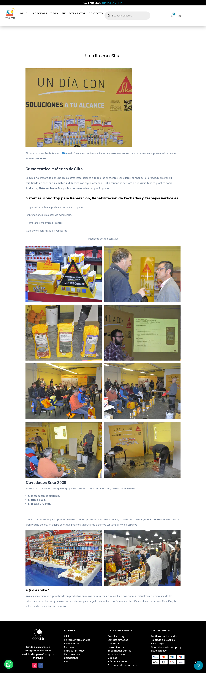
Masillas (112, 658)
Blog (66, 661)
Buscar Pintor (72, 643)
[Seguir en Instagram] (34, 665)
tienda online (111, 3)
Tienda (54, 13)
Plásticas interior (118, 661)
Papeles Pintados (74, 650)
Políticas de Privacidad (164, 636)
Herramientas (72, 654)
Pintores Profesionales (77, 640)
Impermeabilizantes (119, 650)
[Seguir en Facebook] (40, 665)
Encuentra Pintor (73, 13)
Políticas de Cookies (163, 640)
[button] (8, 664)
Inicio (23, 13)
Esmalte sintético (118, 640)
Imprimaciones (116, 654)
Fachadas (114, 643)
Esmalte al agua (117, 636)
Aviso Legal (157, 643)
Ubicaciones (39, 13)
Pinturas (69, 647)
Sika (64, 153)
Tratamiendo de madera (122, 665)
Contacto (96, 13)
